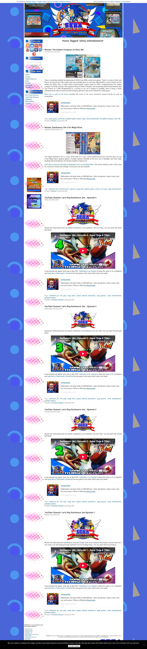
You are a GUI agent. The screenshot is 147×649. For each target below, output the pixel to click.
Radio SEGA (28, 635)
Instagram (56, 1)
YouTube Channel (57, 300)
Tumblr (44, 1)
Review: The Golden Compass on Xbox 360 (64, 50)
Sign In (112, 1)
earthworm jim (53, 189)
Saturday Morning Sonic (31, 637)
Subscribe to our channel (87, 271)
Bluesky (34, 1)
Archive (27, 77)
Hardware (28, 99)
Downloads (29, 85)
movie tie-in (61, 119)
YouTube (49, 1)
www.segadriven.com (68, 112)
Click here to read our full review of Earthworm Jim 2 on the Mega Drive (69, 164)
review (79, 119)
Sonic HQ (27, 639)
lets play (63, 296)
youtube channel (50, 298)
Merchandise (29, 101)
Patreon (68, 1)
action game (53, 119)
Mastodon (62, 1)
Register (118, 1)
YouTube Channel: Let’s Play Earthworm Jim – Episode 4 (70, 198)
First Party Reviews (31, 95)
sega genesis (101, 296)
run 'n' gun (103, 189)
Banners (28, 83)
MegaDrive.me (28, 633)
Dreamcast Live (29, 630)
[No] (144, 644)
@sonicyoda (90, 108)
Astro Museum (28, 629)
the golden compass (106, 119)
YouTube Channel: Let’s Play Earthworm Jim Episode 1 (70, 512)
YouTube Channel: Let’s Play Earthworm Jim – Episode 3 (70, 306)
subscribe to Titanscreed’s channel (59, 273)
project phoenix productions (86, 296)
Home (27, 75)
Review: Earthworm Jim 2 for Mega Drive (63, 127)
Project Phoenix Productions (32, 634)
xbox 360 (117, 119)
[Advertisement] (34, 141)
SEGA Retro (28, 638)
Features (28, 103)
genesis (73, 189)
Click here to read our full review (56, 94)
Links (27, 81)
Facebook (28, 1)
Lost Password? (125, 1)
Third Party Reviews (32, 97)
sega (83, 119)
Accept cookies (74, 646)
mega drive (80, 189)
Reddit (39, 1)
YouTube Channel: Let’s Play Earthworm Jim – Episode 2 (70, 409)
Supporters (29, 87)
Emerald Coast (28, 631)
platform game (71, 119)
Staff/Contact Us (31, 79)
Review (53, 121)
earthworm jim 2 (64, 189)
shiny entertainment (92, 119)
